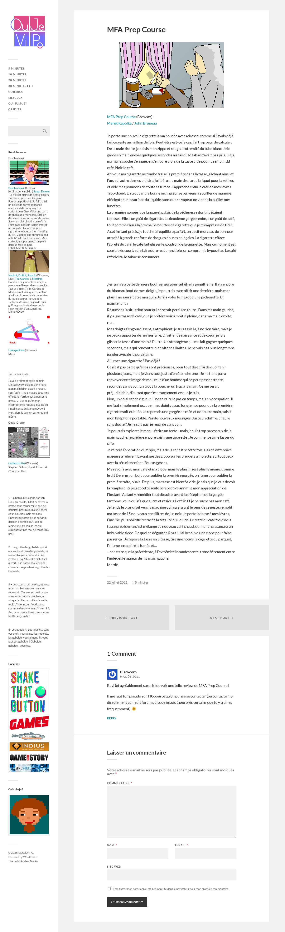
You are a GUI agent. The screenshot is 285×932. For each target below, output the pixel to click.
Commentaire (119, 783)
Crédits (14, 109)
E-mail (181, 845)
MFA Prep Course (121, 116)
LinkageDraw (16, 350)
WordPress (30, 857)
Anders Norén (29, 861)
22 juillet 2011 (117, 582)
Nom (112, 845)
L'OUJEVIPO (25, 852)
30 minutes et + (20, 86)
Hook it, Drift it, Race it (22, 275)
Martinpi (37, 278)
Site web (114, 866)
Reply (111, 718)
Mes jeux (15, 97)
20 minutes (17, 80)
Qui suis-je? (17, 103)
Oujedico (16, 92)
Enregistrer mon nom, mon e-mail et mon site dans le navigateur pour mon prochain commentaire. (171, 889)
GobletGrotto (16, 463)
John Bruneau (145, 123)
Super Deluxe (42, 191)
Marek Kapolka (119, 123)
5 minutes (16, 68)
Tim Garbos (22, 278)
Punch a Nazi (16, 188)
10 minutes (17, 74)
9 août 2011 (130, 676)
